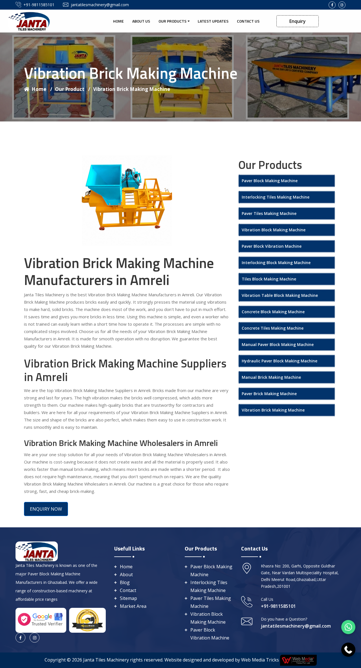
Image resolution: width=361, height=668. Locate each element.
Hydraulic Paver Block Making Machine (279, 361)
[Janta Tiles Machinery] (29, 21)
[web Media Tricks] (298, 660)
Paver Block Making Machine (270, 180)
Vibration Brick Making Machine (131, 89)
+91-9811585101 (38, 4)
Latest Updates (213, 21)
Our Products (172, 21)
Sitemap (128, 598)
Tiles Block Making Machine (269, 279)
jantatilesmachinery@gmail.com (100, 4)
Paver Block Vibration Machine (271, 246)
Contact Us (248, 21)
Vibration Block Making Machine (273, 229)
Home (118, 21)
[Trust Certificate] (87, 620)
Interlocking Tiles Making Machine (275, 197)
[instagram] (341, 4)
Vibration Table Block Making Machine (280, 295)
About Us (141, 21)
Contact (128, 590)
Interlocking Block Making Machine (276, 262)
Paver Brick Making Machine (269, 393)
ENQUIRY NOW (46, 509)
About (126, 574)
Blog (125, 582)
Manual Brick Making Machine (271, 377)
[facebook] (332, 4)
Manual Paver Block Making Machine (278, 344)
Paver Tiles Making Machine (269, 213)
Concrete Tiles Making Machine (272, 328)
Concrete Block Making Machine (273, 311)
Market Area (133, 606)
